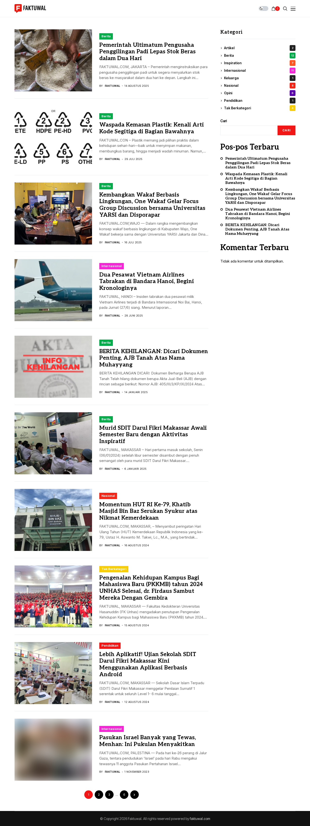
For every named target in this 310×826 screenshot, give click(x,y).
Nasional (108, 496)
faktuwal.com (200, 819)
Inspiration (259, 63)
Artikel (259, 48)
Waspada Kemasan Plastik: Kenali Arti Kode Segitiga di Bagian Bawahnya (151, 128)
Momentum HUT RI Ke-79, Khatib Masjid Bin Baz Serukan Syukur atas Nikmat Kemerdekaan (148, 511)
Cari (223, 121)
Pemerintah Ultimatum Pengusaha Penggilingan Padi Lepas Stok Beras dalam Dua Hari (147, 52)
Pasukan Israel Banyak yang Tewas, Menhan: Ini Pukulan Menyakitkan (147, 741)
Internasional (111, 266)
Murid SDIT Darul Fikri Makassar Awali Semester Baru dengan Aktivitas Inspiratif (153, 435)
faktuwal (112, 85)
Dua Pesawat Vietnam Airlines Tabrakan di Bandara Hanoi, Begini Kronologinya (146, 281)
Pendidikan (109, 645)
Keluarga (258, 78)
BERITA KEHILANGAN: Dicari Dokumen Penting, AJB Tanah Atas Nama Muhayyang (153, 358)
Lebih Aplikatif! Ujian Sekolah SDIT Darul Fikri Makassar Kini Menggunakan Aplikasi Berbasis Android (147, 664)
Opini (259, 93)
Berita (106, 36)
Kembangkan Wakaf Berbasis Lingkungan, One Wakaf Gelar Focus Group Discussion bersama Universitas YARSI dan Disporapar (152, 204)
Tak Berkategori (113, 569)
